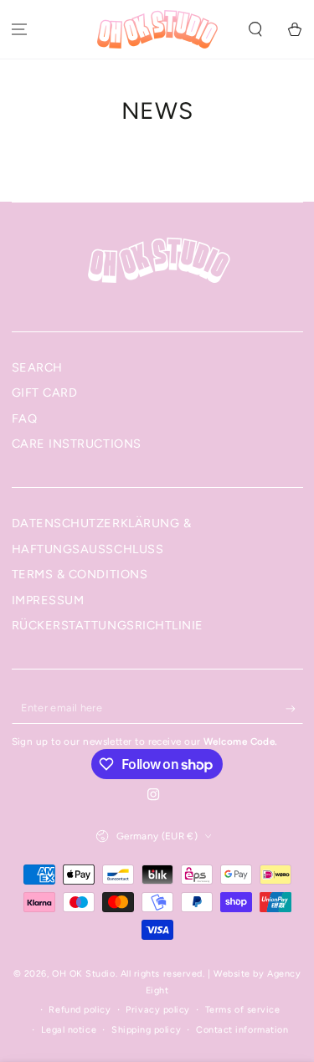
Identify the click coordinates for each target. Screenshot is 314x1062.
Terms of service (243, 1009)
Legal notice (68, 1029)
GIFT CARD (45, 392)
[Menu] (19, 30)
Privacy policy (158, 1009)
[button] (255, 30)
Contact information (242, 1029)
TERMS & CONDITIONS (80, 574)
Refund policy (80, 1009)
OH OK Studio (83, 973)
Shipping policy (146, 1029)
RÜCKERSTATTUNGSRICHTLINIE (108, 625)
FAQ (25, 418)
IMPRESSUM (48, 600)
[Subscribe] (294, 709)
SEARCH (37, 367)
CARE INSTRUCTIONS (77, 443)
